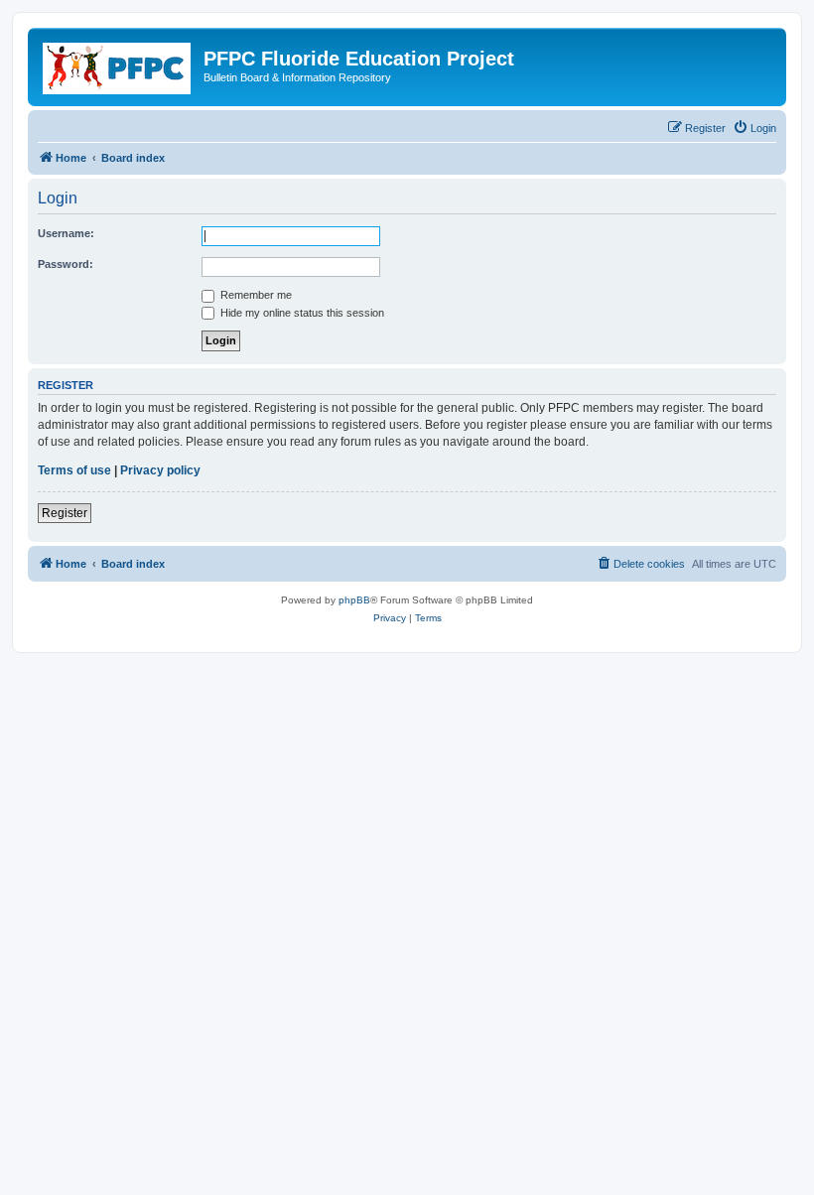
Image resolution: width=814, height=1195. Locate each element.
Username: (66, 233)
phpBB (354, 600)
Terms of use (74, 470)
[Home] (118, 64)
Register (64, 513)
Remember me (254, 295)
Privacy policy (160, 470)
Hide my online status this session (300, 313)
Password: (65, 264)
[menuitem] (754, 128)
